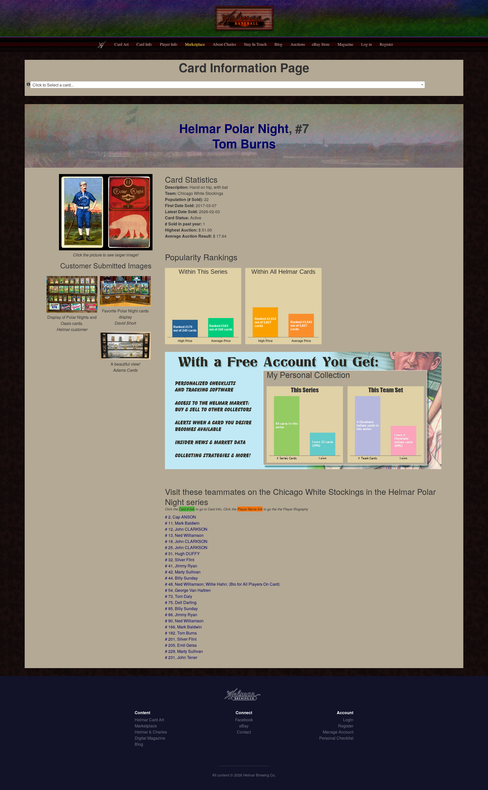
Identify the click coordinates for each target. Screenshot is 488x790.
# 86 (169, 614)
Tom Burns (244, 143)
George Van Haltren (193, 590)
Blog (278, 44)
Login (348, 720)
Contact (244, 732)
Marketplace (195, 44)
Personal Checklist (336, 738)
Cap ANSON (184, 517)
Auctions (298, 44)
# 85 (169, 608)
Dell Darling (185, 602)
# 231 (170, 657)
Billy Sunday (186, 578)
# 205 (170, 645)
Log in (366, 44)
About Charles (224, 44)
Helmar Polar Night (234, 128)
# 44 (169, 578)
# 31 (169, 553)
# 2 (168, 517)
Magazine (345, 44)
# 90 (169, 621)
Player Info (168, 44)
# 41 (169, 566)
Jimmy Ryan (186, 566)
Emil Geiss (187, 645)
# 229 (170, 651)
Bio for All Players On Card (254, 584)
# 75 (169, 602)
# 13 (169, 535)
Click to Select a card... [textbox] (53, 85)
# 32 (169, 560)
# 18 (169, 541)
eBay (244, 726)
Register (386, 44)
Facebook (244, 720)
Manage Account (338, 732)
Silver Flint (184, 560)
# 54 (169, 590)
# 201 (170, 639)
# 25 (169, 547)
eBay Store (321, 44)
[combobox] (227, 84)
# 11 (169, 523)
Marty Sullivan (188, 572)
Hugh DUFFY (187, 553)
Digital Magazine (150, 738)
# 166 (170, 627)
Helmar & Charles (151, 732)
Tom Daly (183, 596)
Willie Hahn (216, 584)
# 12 (169, 529)
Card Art (121, 44)
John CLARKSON (191, 529)
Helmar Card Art (149, 720)
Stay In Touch (255, 44)
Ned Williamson (189, 535)
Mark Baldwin (187, 523)
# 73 (169, 596)
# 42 (169, 572)
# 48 (169, 584)
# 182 (170, 633)
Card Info (144, 44)
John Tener (187, 657)
